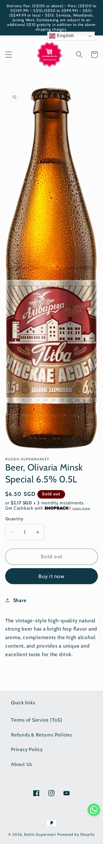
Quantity (14, 518)
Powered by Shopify (76, 834)
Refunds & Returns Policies (41, 735)
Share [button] (19, 600)
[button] (8, 54)
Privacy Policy (27, 749)
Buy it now (51, 576)
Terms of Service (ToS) (36, 720)
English (64, 35)
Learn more (81, 508)
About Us (21, 764)
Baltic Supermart (40, 834)
